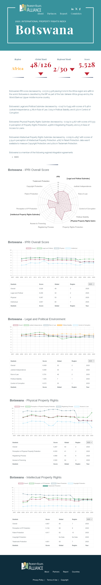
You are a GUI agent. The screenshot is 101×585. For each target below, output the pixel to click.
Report (63, 13)
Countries (76, 13)
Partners (51, 13)
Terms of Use (52, 580)
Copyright (64, 580)
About (40, 13)
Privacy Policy (38, 580)
